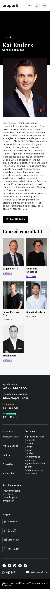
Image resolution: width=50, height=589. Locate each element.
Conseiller (7, 464)
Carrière (29, 453)
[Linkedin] (21, 567)
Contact (29, 447)
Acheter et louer (10, 437)
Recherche (8, 473)
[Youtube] (26, 567)
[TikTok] (15, 567)
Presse (28, 450)
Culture (29, 443)
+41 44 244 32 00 (14, 388)
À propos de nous (34, 437)
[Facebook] (5, 567)
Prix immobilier (10, 446)
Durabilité (30, 440)
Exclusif (6, 455)
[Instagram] (10, 567)
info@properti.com (15, 398)
